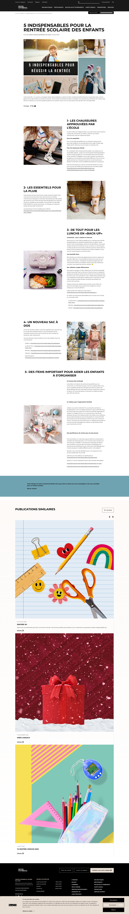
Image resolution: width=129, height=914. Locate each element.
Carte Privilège (76, 894)
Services (111, 7)
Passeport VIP (76, 891)
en (113, 2)
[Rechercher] (79, 2)
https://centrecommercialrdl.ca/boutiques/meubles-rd (83, 466)
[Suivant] (113, 517)
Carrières (44, 2)
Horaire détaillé (40, 891)
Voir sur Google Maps (20, 890)
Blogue (37, 2)
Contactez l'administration (22, 888)
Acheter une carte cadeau (101, 870)
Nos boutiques (47, 7)
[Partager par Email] (35, 106)
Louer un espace (20, 2)
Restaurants (58, 7)
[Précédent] (109, 517)
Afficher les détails (27, 911)
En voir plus (108, 510)
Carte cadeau (90, 7)
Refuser (113, 909)
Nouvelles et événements (74, 7)
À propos (30, 2)
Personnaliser (112, 905)
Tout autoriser (113, 900)
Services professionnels (79, 889)
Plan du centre (94, 12)
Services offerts (99, 891)
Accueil (17, 13)
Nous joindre (106, 2)
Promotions (101, 7)
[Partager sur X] (33, 106)
